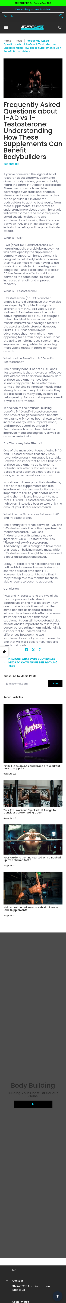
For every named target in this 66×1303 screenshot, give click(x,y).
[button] (59, 27)
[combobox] (30, 16)
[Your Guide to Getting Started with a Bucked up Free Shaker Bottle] (33, 839)
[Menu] (6, 27)
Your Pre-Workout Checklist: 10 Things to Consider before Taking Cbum (30, 811)
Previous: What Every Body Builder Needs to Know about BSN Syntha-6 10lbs (32, 662)
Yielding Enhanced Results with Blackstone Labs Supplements (31, 909)
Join (55, 683)
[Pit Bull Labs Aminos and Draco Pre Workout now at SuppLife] (33, 733)
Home (7, 41)
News (18, 41)
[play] (33, 1104)
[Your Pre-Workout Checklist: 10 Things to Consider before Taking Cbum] (33, 793)
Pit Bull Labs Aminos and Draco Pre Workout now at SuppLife (32, 767)
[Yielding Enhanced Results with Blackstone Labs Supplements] (33, 888)
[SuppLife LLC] (32, 27)
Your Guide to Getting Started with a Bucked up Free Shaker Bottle (32, 859)
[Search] (61, 16)
